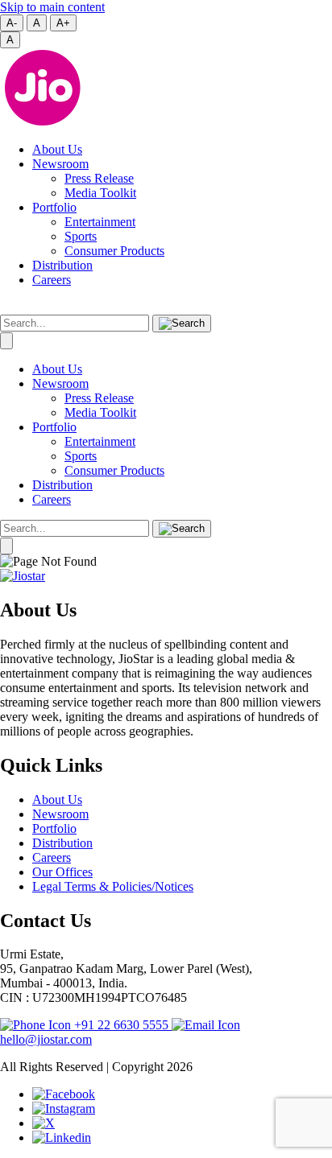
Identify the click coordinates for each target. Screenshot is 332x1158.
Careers (51, 279)
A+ (63, 23)
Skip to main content (52, 7)
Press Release (99, 178)
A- (11, 23)
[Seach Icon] (181, 529)
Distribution (62, 265)
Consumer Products (114, 251)
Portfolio (54, 207)
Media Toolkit (100, 193)
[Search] (181, 323)
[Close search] (6, 340)
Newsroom (60, 164)
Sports (80, 236)
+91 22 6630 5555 (121, 1025)
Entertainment (99, 222)
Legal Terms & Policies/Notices (112, 886)
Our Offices (62, 872)
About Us (57, 149)
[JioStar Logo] (22, 576)
